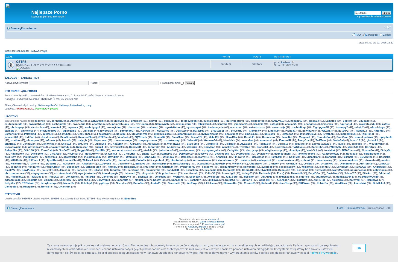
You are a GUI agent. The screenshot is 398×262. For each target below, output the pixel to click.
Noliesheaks (77, 105)
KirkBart (30, 137)
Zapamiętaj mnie (171, 82)
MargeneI (304, 137)
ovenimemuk (183, 124)
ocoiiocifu (291, 124)
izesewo (203, 153)
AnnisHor (319, 180)
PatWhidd (30, 133)
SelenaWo (211, 170)
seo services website (124, 150)
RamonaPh (85, 137)
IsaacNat (287, 137)
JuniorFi (247, 180)
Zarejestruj (372, 34)
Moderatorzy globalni (46, 108)
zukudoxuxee (257, 127)
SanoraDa (122, 180)
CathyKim (233, 150)
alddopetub (258, 120)
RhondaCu (323, 137)
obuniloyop (117, 120)
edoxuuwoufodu (59, 147)
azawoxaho (70, 156)
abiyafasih (97, 120)
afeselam (248, 176)
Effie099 (140, 163)
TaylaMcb (35, 176)
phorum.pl (213, 219)
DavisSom (37, 153)
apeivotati (236, 127)
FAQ (358, 34)
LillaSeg (98, 170)
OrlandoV (168, 156)
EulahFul (343, 130)
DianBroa (66, 137)
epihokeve (27, 130)
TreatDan (244, 147)
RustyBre (29, 186)
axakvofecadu (367, 124)
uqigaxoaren (343, 176)
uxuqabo (364, 120)
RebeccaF (82, 147)
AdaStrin (118, 143)
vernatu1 (55, 127)
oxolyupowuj (187, 150)
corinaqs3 (58, 120)
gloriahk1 (372, 140)
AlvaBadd (246, 143)
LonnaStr (342, 166)
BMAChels (348, 150)
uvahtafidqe (299, 127)
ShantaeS (65, 180)
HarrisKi (112, 166)
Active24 (192, 226)
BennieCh (284, 170)
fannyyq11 (277, 120)
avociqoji (266, 166)
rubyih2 (359, 127)
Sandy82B (173, 170)
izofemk (305, 160)
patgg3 (274, 124)
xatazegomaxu (330, 153)
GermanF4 (210, 140)
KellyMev (10, 183)
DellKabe (181, 130)
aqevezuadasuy (321, 143)
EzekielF (220, 163)
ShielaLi (66, 143)
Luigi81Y (283, 143)
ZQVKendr (141, 137)
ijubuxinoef (166, 150)
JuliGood (231, 176)
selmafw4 (247, 140)
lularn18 (355, 140)
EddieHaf (384, 173)
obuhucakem (286, 160)
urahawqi (152, 127)
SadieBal (338, 140)
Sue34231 (65, 150)
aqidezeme (69, 130)
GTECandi (104, 137)
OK (359, 248)
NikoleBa (31, 180)
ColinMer (294, 156)
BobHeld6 (379, 183)
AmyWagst (154, 143)
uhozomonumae (15, 173)
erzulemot (149, 166)
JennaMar (29, 143)
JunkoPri (155, 183)
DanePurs (107, 176)
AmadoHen (17, 153)
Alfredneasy (35, 147)
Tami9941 (276, 156)
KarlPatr (145, 130)
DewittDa (280, 147)
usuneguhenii (282, 153)
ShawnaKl (174, 183)
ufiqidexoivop (273, 150)
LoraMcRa (212, 143)
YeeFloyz (192, 183)
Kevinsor (72, 153)
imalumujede (216, 127)
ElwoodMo (106, 130)
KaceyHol (159, 180)
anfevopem (380, 170)
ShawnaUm (230, 183)
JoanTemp (285, 183)
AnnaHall (221, 156)
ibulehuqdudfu (235, 120)
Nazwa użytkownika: (16, 82)
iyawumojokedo (348, 160)
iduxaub (370, 160)
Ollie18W (29, 150)
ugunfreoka (323, 176)
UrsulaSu (131, 156)
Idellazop (286, 62)
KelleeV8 (210, 173)
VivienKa (237, 163)
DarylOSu (314, 173)
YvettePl (178, 176)
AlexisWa (337, 180)
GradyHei (129, 153)
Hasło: (94, 82)
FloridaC (290, 130)
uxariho (15, 140)
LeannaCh (69, 160)
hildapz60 (296, 120)
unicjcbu (269, 133)
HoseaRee (163, 130)
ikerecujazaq (324, 160)
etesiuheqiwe (48, 130)
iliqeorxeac (100, 140)
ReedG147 (265, 143)
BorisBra (46, 186)
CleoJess (55, 153)
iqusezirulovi (308, 133)
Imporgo (40, 120)
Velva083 (326, 130)
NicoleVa (10, 170)
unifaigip (88, 130)
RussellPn (69, 163)
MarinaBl (330, 156)
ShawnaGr (110, 153)
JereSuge (133, 170)
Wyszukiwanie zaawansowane (374, 16)
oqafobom (98, 124)
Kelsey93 (247, 173)
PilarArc (367, 173)
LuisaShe (100, 143)
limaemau (327, 124)
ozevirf (153, 120)
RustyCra (303, 140)
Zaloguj (387, 34)
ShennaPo (367, 150)
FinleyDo (385, 150)
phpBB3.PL (206, 229)
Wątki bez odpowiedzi (17, 50)
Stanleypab (162, 124)
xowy (88, 105)
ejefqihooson (371, 153)
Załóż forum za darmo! (212, 221)
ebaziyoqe (252, 150)
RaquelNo (166, 153)
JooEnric (16, 166)
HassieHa (384, 156)
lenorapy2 (342, 127)
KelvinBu (322, 183)
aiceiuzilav (37, 127)
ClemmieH (255, 130)
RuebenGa (17, 176)
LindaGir (273, 130)
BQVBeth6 (366, 156)
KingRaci (115, 170)
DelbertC (186, 156)
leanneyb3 (150, 156)
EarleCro (82, 170)
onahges (309, 124)
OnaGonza (84, 133)
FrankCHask (52, 166)
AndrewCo (173, 147)
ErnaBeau (10, 143)
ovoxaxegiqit (211, 120)
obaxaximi (134, 127)
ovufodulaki (243, 153)
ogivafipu (249, 166)
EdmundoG (127, 130)
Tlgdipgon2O (321, 127)
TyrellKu (52, 160)
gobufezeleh (169, 173)
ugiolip (120, 133)
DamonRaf (11, 133)
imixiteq (246, 160)
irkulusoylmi (30, 156)
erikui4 (99, 147)
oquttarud (346, 124)
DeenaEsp (192, 170)
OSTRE (21, 61)
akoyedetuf (148, 173)
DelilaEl (229, 143)
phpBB (202, 226)
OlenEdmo (346, 163)
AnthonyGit (77, 120)
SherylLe (121, 183)
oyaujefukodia (87, 173)
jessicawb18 (159, 163)
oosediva (207, 166)
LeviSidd (309, 163)
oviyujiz (82, 140)
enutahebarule (13, 124)
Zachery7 (195, 180)
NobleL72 (140, 180)
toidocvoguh (189, 120)
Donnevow (268, 137)
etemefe (9, 130)
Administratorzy (24, 108)
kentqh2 (222, 124)
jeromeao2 (240, 124)
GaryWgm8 (103, 180)
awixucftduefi (37, 124)
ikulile (341, 143)
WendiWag (173, 143)
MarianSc (68, 183)
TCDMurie (28, 183)
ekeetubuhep (179, 160)
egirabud (158, 160)
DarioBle (138, 183)
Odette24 (167, 166)
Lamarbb (330, 120)
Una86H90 (327, 163)
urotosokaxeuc (202, 160)
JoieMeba (160, 176)
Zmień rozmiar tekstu (387, 27)
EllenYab (143, 176)
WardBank (341, 183)
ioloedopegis (110, 173)
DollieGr (230, 180)
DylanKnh (64, 186)
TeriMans (321, 140)
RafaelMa (198, 130)
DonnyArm (48, 143)
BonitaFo (249, 137)
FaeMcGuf (103, 133)
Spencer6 (195, 176)
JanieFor (64, 170)
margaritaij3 (347, 133)
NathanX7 (360, 166)
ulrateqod (287, 133)
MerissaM (264, 173)
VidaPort (122, 137)
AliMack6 (135, 143)
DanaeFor (177, 180)
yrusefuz (51, 163)
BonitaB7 (159, 137)
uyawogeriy (222, 153)
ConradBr (248, 170)
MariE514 (353, 147)
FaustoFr (47, 170)
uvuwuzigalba (209, 133)
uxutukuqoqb (172, 140)
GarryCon (209, 147)
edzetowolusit (63, 173)
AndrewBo (379, 166)
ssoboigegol (92, 127)
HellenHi (16, 163)
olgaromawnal (186, 133)
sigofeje (304, 176)
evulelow (262, 153)
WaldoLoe (84, 180)
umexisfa (136, 120)
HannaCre (124, 160)
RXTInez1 (34, 160)
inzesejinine (114, 127)
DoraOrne (342, 137)
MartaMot (338, 170)
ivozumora (142, 124)
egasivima (51, 156)
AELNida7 (283, 180)
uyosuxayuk (194, 127)
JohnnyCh (154, 147)
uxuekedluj (286, 176)
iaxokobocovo (306, 153)
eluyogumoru (39, 173)
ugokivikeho (172, 127)
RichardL (266, 183)
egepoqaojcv (287, 166)
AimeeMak (360, 183)
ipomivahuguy (120, 124)
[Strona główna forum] (9, 6)
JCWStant (203, 163)
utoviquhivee (139, 133)
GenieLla (291, 163)
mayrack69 (116, 147)
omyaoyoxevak (148, 140)
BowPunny (28, 170)
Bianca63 (262, 147)
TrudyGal (53, 176)
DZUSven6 (104, 163)
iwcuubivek (376, 143)
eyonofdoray (187, 166)
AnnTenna (365, 163)
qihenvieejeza (162, 133)
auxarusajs (278, 127)
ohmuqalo (32, 140)
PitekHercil (204, 124)
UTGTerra (33, 163)
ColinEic (141, 160)
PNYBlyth (335, 147)
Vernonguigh (93, 166)
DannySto (11, 186)
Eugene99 (73, 166)
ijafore (386, 124)
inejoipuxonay (92, 156)
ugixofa (347, 120)
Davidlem (113, 156)
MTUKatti (16, 160)
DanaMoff (135, 147)
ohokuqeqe (17, 127)
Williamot (307, 166)
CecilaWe (123, 163)
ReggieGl (83, 150)
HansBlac (231, 137)
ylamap (48, 180)
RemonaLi (130, 166)
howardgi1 (228, 173)
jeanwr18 (203, 156)
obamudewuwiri (368, 176)
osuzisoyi (10, 156)
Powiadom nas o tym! (213, 224)
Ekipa (340, 208)
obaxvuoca (231, 133)
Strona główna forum (24, 28)
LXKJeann (210, 183)
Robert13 (361, 130)
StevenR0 (236, 130)
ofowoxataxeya (123, 140)
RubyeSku (11, 150)
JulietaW (192, 140)
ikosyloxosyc (49, 183)
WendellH (264, 180)
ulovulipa (294, 150)
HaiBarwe (372, 180)
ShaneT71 (148, 153)
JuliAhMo (266, 176)
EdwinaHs (308, 130)
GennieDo (229, 170)
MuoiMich (229, 140)
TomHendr (367, 133)
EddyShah (64, 133)
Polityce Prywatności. (324, 252)
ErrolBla (100, 150)
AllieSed (87, 163)
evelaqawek (264, 160)
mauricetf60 (153, 170)
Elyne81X (266, 170)
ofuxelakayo (377, 127)
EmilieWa (213, 180)
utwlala (147, 150)
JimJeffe (83, 143)
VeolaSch (312, 150)
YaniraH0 (33, 166)
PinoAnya (239, 156)
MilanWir (192, 147)
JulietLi (47, 133)
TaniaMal (89, 176)
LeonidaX (302, 170)
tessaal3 (314, 120)
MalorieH (296, 173)
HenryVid (125, 176)
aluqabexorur (226, 160)
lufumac (51, 140)
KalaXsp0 (86, 183)
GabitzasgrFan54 (48, 105)
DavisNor (332, 173)
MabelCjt (214, 137)
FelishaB (347, 156)
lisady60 (258, 124)
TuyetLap (328, 133)
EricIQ (280, 173)
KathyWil (354, 180)
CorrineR (249, 183)
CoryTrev (370, 147)
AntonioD (379, 130)
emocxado (251, 133)
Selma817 (350, 173)
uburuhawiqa (358, 170)
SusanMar (313, 156)
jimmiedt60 (11, 137)
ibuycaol (300, 143)
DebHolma (185, 153)
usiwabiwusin (13, 147)
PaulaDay (301, 180)
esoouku (356, 143)
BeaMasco (258, 156)
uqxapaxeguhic (211, 150)
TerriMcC (320, 170)
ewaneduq (79, 124)
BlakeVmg (193, 143)
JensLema (47, 137)
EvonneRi (285, 140)
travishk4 (329, 150)
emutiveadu (191, 173)
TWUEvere (298, 147)
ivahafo (66, 140)
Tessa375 (196, 137)
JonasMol (72, 176)
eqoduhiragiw (228, 166)
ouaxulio (169, 120)
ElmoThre (130, 198)
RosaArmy (91, 153)
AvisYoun (213, 176)
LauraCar (383, 163)
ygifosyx (104, 183)
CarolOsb (47, 150)
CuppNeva (255, 163)
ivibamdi (130, 173)
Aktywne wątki (39, 50)
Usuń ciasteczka (355, 208)
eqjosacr (73, 127)
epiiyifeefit (386, 137)
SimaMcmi (178, 137)
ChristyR (274, 163)
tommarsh (266, 140)
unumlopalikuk (364, 137)
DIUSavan (304, 183)
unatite (385, 160)
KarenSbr (317, 147)
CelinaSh (105, 160)
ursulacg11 (217, 130)
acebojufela (59, 124)
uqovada (351, 153)
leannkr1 (324, 166)
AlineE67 (227, 147)
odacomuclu (12, 180)
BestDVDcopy (181, 163)
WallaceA (88, 160)
